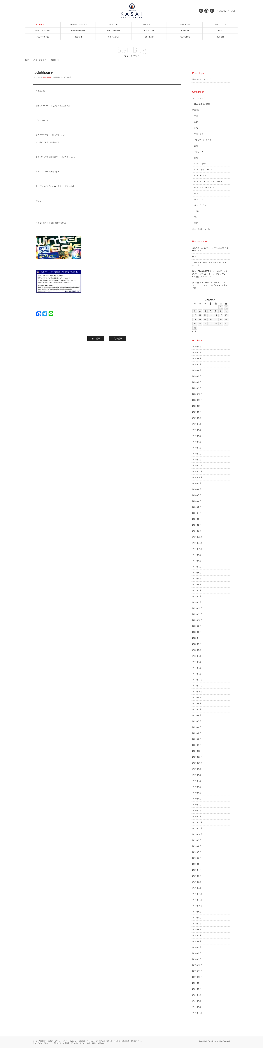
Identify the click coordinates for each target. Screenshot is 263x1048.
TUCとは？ (74, 1041)
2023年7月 (196, 567)
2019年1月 (196, 888)
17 (195, 319)
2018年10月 (197, 906)
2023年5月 (196, 578)
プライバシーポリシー (78, 1043)
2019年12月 (197, 822)
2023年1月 (196, 602)
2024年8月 (196, 489)
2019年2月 (196, 882)
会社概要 (66, 1043)
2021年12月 (197, 680)
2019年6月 (196, 858)
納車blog (101, 1043)
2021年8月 (196, 703)
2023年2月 (196, 596)
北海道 (197, 211)
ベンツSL (198, 193)
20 (210, 319)
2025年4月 (196, 442)
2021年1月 (196, 745)
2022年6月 (196, 644)
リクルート (47, 1043)
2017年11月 (197, 971)
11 (200, 315)
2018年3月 (196, 947)
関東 (196, 223)
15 (221, 315)
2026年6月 (196, 358)
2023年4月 (196, 584)
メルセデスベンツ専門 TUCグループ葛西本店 (131, 10)
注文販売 (117, 1041)
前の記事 (96, 338)
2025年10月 (197, 406)
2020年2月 (196, 810)
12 (205, 315)
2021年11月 (197, 686)
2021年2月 (196, 739)
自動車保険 (125, 1041)
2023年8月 (196, 561)
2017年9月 (196, 983)
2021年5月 (196, 721)
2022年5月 (196, 650)
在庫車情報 (42, 1041)
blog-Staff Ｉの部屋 (202, 104)
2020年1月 (196, 816)
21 (215, 319)
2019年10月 (197, 834)
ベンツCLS (198, 152)
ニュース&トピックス (201, 229)
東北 (196, 217)
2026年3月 (196, 376)
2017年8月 (196, 989)
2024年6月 (196, 501)
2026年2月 (196, 382)
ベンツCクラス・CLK (203, 170)
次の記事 (118, 338)
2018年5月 (196, 935)
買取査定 (134, 1041)
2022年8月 (196, 632)
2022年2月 (196, 668)
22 (221, 319)
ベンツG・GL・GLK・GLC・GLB (208, 181)
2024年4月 (196, 513)
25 (200, 323)
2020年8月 (196, 775)
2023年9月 (196, 555)
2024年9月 (196, 483)
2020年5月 (196, 793)
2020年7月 (196, 781)
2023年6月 (196, 573)
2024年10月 (197, 477)
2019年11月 (197, 828)
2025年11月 (197, 400)
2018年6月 (196, 929)
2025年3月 (196, 448)
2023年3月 (196, 590)
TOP (27, 60)
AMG (196, 128)
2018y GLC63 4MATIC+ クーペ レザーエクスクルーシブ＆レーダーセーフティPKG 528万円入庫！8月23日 (209, 274)
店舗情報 (82, 1041)
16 (226, 315)
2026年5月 (196, 364)
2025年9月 (196, 412)
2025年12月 (197, 394)
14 (215, 315)
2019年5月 (196, 864)
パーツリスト (64, 1041)
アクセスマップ (92, 1041)
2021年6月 (196, 715)
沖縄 (196, 158)
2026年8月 (196, 346)
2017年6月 (196, 1001)
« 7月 (194, 331)
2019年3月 (196, 876)
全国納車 (102, 1041)
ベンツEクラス (200, 175)
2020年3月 (196, 805)
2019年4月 (196, 870)
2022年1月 (196, 674)
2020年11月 (197, 757)
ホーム (35, 1041)
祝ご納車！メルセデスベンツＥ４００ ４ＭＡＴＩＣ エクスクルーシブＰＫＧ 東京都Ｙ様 (209, 285)
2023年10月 (197, 549)
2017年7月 (196, 995)
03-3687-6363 (225, 11)
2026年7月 (196, 352)
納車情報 (196, 110)
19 (205, 319)
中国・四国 (198, 134)
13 (210, 315)
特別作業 (109, 1041)
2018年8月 (196, 918)
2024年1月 (196, 531)
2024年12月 (197, 465)
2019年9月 (196, 840)
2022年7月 (196, 638)
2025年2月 (196, 454)
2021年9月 (196, 697)
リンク (140, 1041)
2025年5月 (196, 436)
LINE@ (201, 11)
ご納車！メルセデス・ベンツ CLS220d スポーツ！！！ (210, 249)
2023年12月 (197, 537)
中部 (196, 116)
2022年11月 (197, 614)
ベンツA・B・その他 (202, 140)
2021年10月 (197, 691)
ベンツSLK (198, 199)
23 (226, 319)
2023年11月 (197, 543)
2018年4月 (196, 941)
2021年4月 (196, 727)
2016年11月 (197, 1013)
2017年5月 (196, 1007)
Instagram (206, 11)
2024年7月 (196, 495)
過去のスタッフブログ (201, 79)
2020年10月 (197, 763)
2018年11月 (197, 900)
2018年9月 (196, 912)
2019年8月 (196, 846)
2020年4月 (196, 799)
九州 (196, 146)
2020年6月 (196, 787)
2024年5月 (196, 507)
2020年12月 (197, 751)
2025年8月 (196, 418)
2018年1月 (196, 959)
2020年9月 (196, 769)
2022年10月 (197, 620)
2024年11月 (197, 471)
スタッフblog (91, 1043)
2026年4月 (196, 370)
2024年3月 (196, 519)
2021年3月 (196, 733)
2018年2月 (196, 953)
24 (195, 323)
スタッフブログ (39, 60)
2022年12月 (197, 608)
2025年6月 (196, 430)
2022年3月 (196, 662)
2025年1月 (196, 459)
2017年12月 (197, 965)
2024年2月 (196, 525)
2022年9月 (196, 626)
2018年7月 (196, 923)
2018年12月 (197, 894)
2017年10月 (197, 977)
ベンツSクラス (200, 205)
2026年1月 (196, 388)
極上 (194, 256)
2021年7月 (196, 709)
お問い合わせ (57, 1043)
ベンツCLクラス (201, 164)
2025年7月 (196, 424)
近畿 (196, 122)
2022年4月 (196, 656)
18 (200, 319)
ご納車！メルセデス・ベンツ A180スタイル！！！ (209, 263)
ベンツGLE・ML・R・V (204, 187)
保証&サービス (53, 1041)
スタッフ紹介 (37, 1043)
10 (195, 315)
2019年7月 (196, 852)
